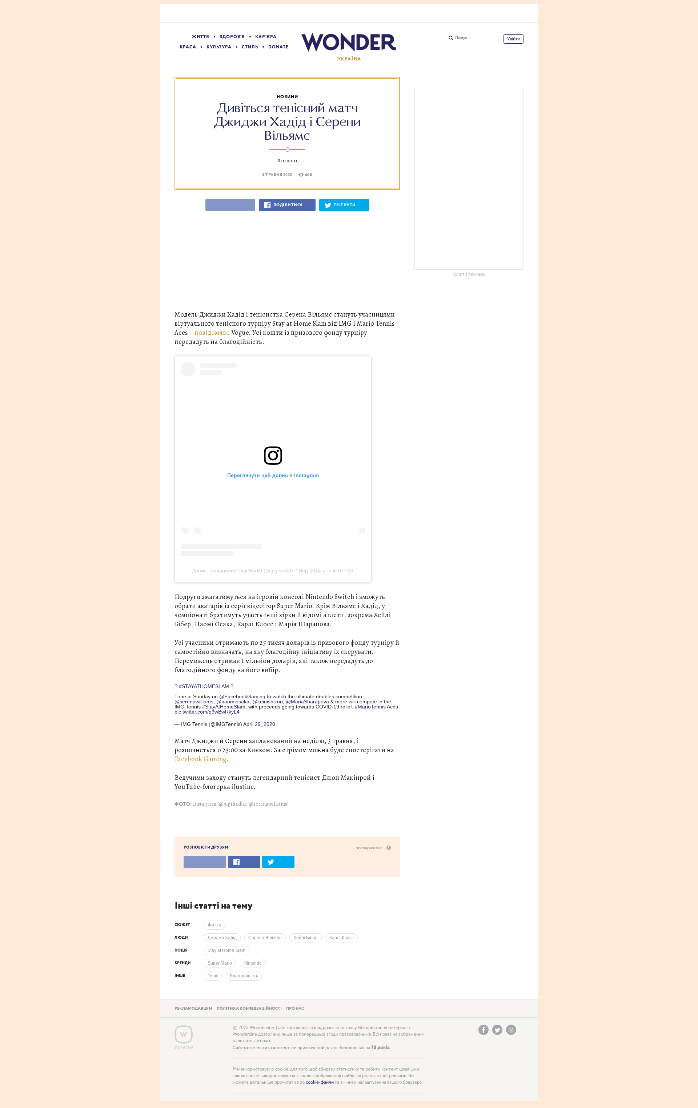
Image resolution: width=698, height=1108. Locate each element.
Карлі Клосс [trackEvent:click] (341, 937)
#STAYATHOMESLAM (204, 686)
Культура (219, 47)
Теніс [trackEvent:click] (213, 975)
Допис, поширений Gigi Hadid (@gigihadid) (242, 570)
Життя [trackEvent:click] (214, 925)
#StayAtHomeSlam (223, 707)
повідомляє (212, 332)
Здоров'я (232, 37)
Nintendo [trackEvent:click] (253, 963)
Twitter (497, 1030)
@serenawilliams (193, 701)
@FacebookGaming (242, 696)
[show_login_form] (514, 39)
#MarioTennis (370, 707)
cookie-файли (320, 1082)
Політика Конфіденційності (249, 1009)
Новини (287, 97)
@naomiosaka (232, 701)
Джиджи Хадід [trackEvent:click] (222, 937)
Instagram (511, 1030)
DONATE (278, 47)
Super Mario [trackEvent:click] (220, 963)
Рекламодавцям (193, 1009)
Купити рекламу (469, 274)
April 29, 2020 (259, 724)
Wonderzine (183, 1034)
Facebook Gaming (200, 758)
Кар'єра (266, 37)
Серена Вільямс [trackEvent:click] (265, 937)
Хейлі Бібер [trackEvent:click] (305, 937)
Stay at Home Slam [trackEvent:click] (226, 950)
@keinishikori (267, 701)
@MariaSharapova (307, 701)
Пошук (461, 38)
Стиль (250, 47)
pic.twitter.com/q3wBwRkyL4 (207, 712)
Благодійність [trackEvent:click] (244, 975)
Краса (188, 47)
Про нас (295, 1009)
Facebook (483, 1030)
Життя (200, 37)
